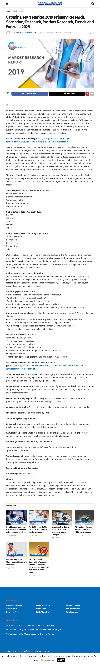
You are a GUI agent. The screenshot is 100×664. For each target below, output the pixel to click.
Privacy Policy (11, 651)
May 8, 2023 (79, 535)
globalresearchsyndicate (25, 33)
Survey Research (73, 609)
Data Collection (12, 612)
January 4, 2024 (11, 535)
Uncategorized (72, 612)
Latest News (41, 609)
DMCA (47, 651)
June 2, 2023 (56, 538)
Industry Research (43, 605)
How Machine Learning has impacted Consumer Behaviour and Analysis (16, 529)
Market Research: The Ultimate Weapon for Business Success (38, 529)
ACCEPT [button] (61, 660)
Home (8, 11)
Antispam (37, 651)
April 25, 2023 (11, 568)
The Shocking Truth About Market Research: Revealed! (16, 562)
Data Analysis (11, 609)
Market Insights (42, 612)
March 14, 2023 (34, 575)
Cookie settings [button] (47, 660)
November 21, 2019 (46, 33)
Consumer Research (15, 522)
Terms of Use (25, 651)
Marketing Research (18, 11)
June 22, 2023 (34, 535)
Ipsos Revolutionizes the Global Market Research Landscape (30, 626)
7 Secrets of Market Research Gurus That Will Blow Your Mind (83, 529)
